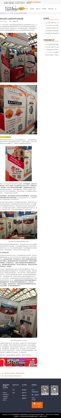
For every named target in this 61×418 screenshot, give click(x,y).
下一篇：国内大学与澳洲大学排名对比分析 (10, 376)
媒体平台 (24, 392)
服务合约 (24, 395)
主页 (8, 13)
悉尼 (13, 392)
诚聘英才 (24, 398)
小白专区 (11, 13)
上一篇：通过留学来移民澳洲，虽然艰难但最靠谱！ (13, 373)
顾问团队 (24, 390)
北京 (13, 390)
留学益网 (8, 184)
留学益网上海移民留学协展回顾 (11, 18)
